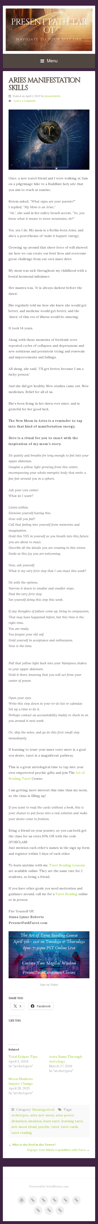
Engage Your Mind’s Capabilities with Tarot (56, 1150)
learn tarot (51, 1121)
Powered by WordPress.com (48, 1186)
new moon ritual (23, 1127)
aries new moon (42, 1115)
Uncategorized (43, 1109)
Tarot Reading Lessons (67, 865)
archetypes (19, 1115)
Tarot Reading (66, 894)
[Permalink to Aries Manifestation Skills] (49, 140)
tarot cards (69, 1127)
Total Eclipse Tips (23, 1057)
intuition (35, 1121)
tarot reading (21, 1133)
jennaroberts (52, 96)
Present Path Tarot (49, 26)
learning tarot (72, 1121)
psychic (44, 1127)
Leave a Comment (24, 100)
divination (19, 1121)
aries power (65, 1115)
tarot (55, 1127)
